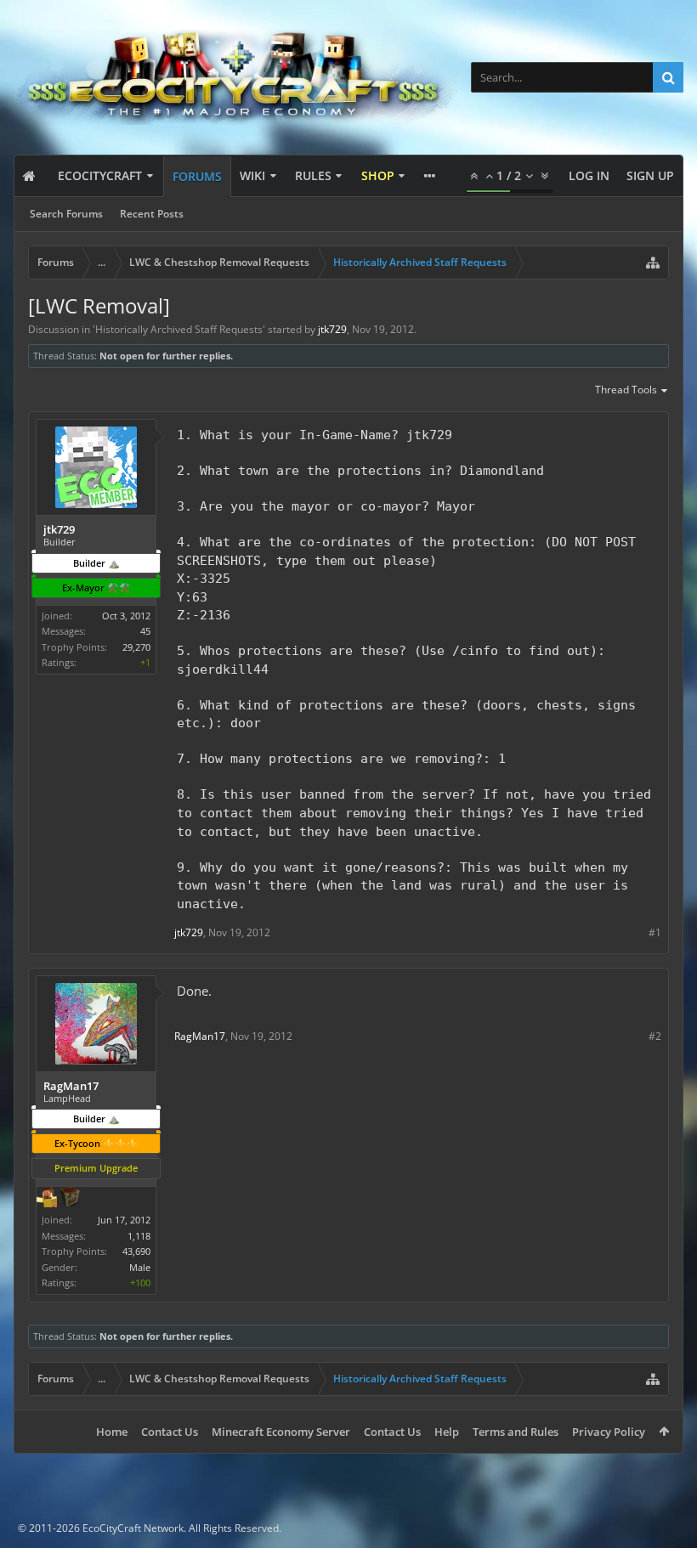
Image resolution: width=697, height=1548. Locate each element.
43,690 (136, 1251)
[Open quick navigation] (653, 262)
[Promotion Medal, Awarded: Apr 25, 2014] (70, 1199)
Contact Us (169, 1431)
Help (446, 1431)
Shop (377, 175)
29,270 (136, 647)
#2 (655, 1036)
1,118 (139, 1235)
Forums (197, 176)
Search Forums (66, 213)
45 (145, 630)
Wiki (252, 175)
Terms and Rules (515, 1431)
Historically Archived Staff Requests (179, 329)
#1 (655, 932)
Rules (313, 175)
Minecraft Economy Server (281, 1431)
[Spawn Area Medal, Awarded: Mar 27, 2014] (47, 1199)
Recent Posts (152, 213)
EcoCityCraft (100, 175)
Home (112, 1431)
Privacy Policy (608, 1431)
